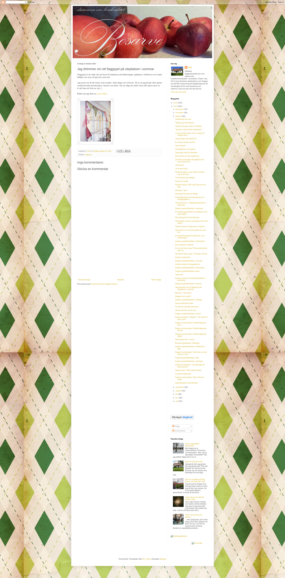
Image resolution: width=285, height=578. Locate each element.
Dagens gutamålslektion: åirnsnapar (189, 268)
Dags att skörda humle (184, 303)
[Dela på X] (123, 151)
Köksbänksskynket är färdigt (186, 194)
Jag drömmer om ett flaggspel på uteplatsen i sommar (188, 288)
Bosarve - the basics (183, 293)
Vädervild (179, 275)
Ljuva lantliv (102, 94)
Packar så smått (181, 181)
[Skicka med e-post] (118, 151)
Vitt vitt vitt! (179, 165)
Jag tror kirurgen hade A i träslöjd (188, 126)
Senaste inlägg (84, 280)
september (180, 387)
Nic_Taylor (146, 559)
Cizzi (190, 67)
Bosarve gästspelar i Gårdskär (187, 343)
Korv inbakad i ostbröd (184, 245)
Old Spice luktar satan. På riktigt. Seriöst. (191, 254)
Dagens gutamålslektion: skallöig (188, 300)
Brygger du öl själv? (183, 296)
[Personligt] (197, 543)
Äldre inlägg (156, 280)
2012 (175, 106)
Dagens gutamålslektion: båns (187, 271)
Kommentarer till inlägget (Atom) (104, 284)
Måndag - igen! (181, 190)
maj (177, 401)
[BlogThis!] (120, 151)
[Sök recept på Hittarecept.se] (179, 536)
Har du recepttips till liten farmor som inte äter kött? (195, 480)
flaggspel (88, 154)
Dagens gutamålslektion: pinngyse (189, 361)
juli (176, 394)
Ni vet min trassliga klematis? (187, 307)
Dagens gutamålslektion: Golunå (188, 284)
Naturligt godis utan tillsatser (186, 383)
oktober (178, 116)
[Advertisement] (119, 256)
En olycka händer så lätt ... (185, 142)
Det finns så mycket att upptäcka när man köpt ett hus (189, 161)
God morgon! (180, 146)
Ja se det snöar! (181, 169)
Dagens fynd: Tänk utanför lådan (188, 370)
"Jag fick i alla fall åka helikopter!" (188, 130)
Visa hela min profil (178, 92)
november (179, 113)
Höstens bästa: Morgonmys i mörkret (190, 227)
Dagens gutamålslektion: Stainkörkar (190, 241)
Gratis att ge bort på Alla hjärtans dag (194, 498)
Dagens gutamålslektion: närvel (188, 314)
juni (177, 398)
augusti (178, 391)
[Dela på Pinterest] (129, 151)
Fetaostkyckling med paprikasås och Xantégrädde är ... (189, 198)
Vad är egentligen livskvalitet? (192, 445)
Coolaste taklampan (183, 374)
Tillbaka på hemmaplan (184, 123)
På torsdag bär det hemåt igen (187, 217)
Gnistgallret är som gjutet (185, 149)
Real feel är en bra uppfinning (187, 156)
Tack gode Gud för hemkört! (186, 153)
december (179, 109)
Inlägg (177, 426)
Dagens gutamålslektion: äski (187, 358)
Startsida (120, 280)
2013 (175, 103)
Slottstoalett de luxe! (183, 119)
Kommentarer (180, 431)
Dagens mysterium (182, 257)
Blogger (163, 559)
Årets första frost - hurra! (184, 340)
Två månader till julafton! (185, 178)
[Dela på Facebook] (126, 151)
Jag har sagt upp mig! (193, 462)
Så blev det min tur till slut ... (186, 310)
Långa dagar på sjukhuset (185, 139)
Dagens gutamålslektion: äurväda (188, 261)
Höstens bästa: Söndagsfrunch (187, 264)
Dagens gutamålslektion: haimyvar (189, 208)
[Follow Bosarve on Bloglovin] (182, 419)
